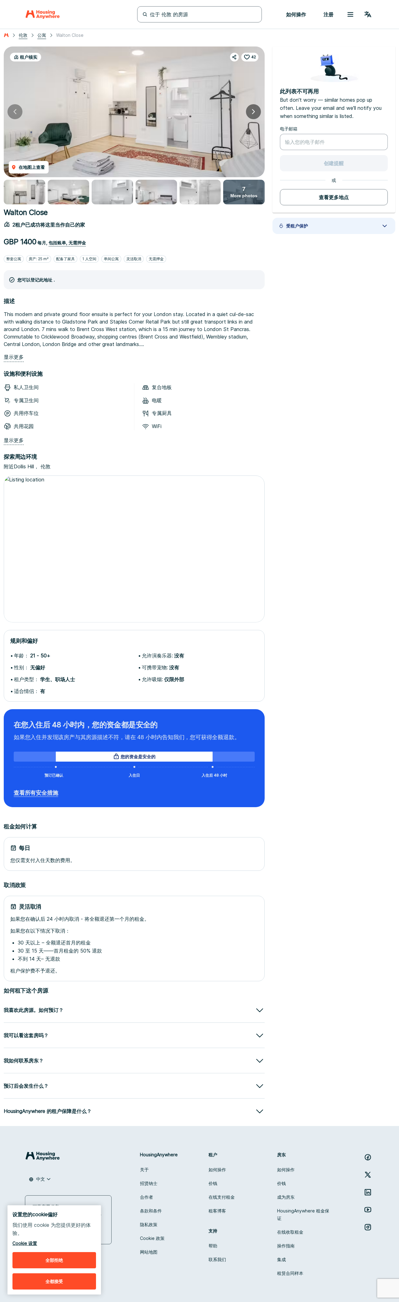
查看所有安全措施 (36, 792)
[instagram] (368, 1227)
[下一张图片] (253, 111)
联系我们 (217, 1259)
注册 (329, 14)
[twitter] (368, 1174)
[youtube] (368, 1209)
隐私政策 (148, 1224)
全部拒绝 (54, 1260)
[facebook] (368, 1157)
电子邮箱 (288, 128)
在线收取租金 (290, 1232)
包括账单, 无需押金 (67, 242)
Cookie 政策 (152, 1238)
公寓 (41, 35)
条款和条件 (151, 1210)
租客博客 (217, 1210)
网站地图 (148, 1252)
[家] (6, 35)
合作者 (146, 1197)
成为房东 (286, 1197)
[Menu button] (350, 14)
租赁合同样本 (290, 1273)
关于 (144, 1169)
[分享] (234, 57)
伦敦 (23, 35)
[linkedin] (368, 1192)
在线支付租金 (222, 1197)
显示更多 (14, 357)
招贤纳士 (148, 1183)
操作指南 (286, 1245)
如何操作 (217, 1169)
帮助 (213, 1245)
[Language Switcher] (368, 14)
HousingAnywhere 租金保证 (303, 1214)
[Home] (42, 14)
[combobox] (40, 1179)
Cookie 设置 (24, 1243)
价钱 (213, 1183)
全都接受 (54, 1281)
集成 (281, 1259)
